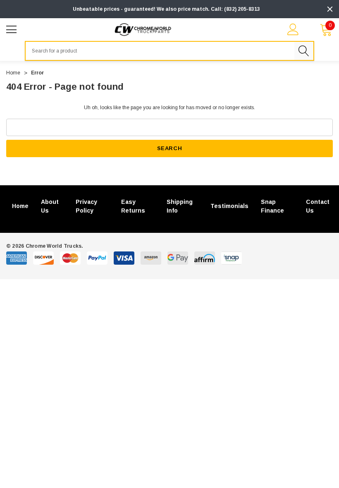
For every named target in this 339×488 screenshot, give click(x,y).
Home (20, 206)
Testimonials (229, 206)
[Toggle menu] (12, 28)
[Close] (330, 9)
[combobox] (159, 51)
